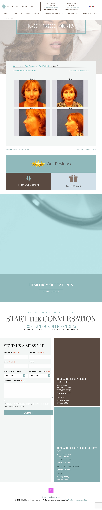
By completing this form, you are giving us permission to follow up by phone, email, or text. (27, 405)
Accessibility (57, 497)
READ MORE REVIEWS (51, 292)
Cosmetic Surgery (33, 13)
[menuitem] (5, 13)
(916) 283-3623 (71, 9)
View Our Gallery (53, 258)
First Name (11, 352)
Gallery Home (18, 66)
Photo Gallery (72, 13)
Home (6, 13)
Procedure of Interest (12, 371)
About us (16, 13)
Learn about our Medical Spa (63, 330)
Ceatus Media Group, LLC (77, 500)
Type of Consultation (40, 371)
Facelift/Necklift (45, 66)
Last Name (36, 352)
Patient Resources (90, 13)
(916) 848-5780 (50, 9)
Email (9, 362)
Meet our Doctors (32, 330)
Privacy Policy (45, 497)
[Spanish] (93, 6)
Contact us (8, 18)
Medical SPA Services (53, 13)
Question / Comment (15, 381)
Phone (31, 362)
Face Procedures (31, 66)
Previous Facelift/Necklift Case (24, 71)
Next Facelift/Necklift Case (79, 71)
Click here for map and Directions (50, 7)
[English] (90, 6)
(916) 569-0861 (64, 469)
